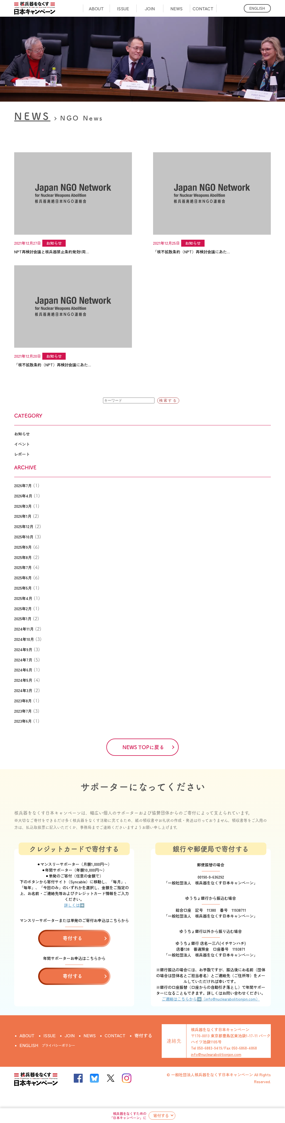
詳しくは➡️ (74, 905)
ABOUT (96, 8)
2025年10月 (23, 537)
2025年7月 (23, 567)
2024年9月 (23, 649)
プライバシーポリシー (58, 1045)
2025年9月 (23, 547)
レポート (22, 454)
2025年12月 (23, 526)
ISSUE (123, 8)
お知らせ (22, 434)
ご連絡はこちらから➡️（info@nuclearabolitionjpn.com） (211, 999)
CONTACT (203, 8)
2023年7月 (23, 711)
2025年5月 (23, 588)
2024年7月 (23, 660)
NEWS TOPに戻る (143, 747)
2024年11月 (24, 629)
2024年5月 (23, 680)
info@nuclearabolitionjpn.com (216, 1054)
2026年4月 (23, 496)
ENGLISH (257, 8)
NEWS (176, 8)
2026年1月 (22, 516)
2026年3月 (23, 506)
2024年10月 (24, 639)
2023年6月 (23, 721)
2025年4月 (23, 598)
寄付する (161, 1115)
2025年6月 (23, 577)
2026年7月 (23, 485)
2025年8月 (23, 557)
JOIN (150, 8)
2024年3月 (23, 690)
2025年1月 (22, 618)
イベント (22, 444)
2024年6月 (23, 670)
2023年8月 (23, 700)
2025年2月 (23, 608)
